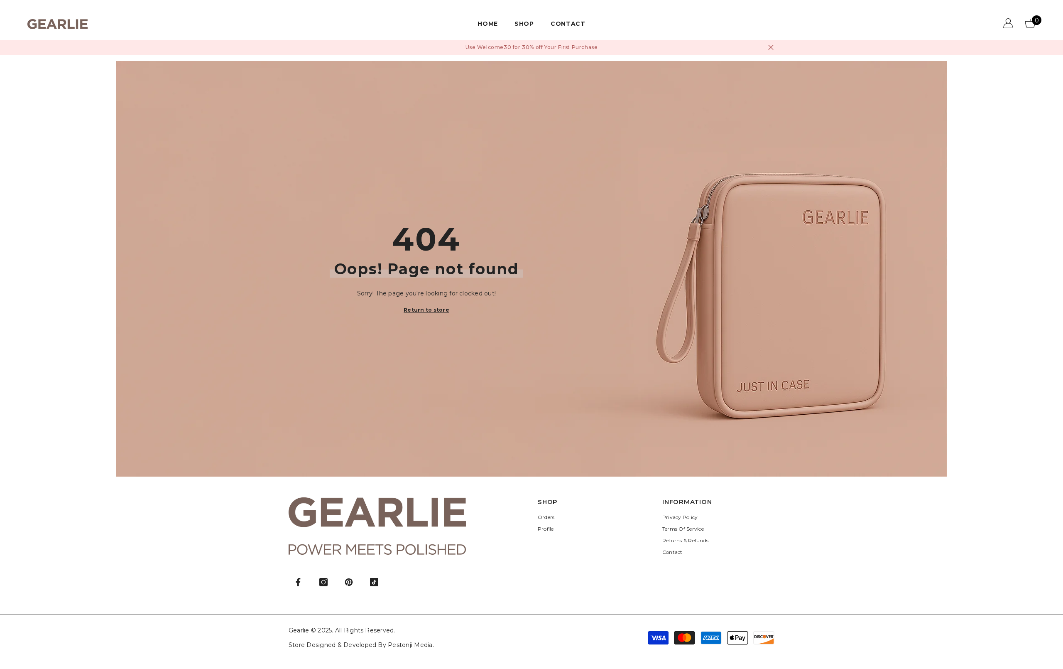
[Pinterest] (348, 582)
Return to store (426, 310)
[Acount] (1008, 23)
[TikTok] (374, 582)
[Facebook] (298, 582)
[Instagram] (323, 582)
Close (770, 47)
